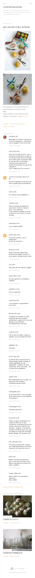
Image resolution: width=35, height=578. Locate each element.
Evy (10, 264)
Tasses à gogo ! (10, 519)
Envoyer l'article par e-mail (17, 124)
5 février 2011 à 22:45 (14, 295)
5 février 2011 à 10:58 (14, 218)
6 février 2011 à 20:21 (14, 401)
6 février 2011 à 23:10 (14, 451)
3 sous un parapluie (12, 7)
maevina (12, 332)
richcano (23, 572)
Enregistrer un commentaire (13, 487)
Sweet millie (13, 473)
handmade (11, 126)
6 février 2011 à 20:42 (15, 412)
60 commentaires (15, 522)
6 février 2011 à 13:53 (14, 339)
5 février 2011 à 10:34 (14, 197)
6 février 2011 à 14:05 (14, 351)
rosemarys (12, 223)
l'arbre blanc (13, 276)
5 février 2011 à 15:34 (14, 283)
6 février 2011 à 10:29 (14, 326)
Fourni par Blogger (19, 568)
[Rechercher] (31, 3)
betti (10, 457)
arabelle (11, 345)
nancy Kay (12, 151)
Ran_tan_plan (13, 442)
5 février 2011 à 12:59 (14, 259)
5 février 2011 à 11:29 (14, 244)
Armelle (11, 136)
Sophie (11, 377)
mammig (12, 300)
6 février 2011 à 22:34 (14, 436)
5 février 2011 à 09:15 (14, 186)
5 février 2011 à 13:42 (14, 270)
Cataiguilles (13, 392)
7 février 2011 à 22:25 (14, 467)
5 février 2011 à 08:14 (14, 145)
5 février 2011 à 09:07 (15, 171)
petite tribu (13, 235)
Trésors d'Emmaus (12, 553)
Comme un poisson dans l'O (18, 177)
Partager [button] (5, 124)
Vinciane (12, 203)
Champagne (13, 406)
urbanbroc (12, 289)
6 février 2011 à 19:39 (14, 386)
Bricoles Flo (13, 313)
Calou (11, 192)
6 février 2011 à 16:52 (14, 371)
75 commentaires (14, 556)
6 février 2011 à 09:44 (15, 308)
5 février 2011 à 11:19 (14, 229)
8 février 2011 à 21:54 (14, 482)
